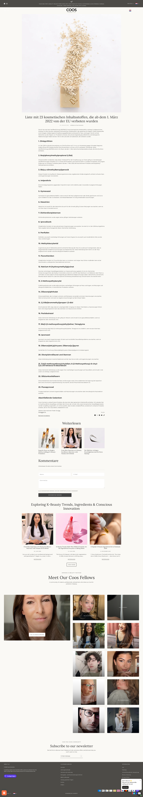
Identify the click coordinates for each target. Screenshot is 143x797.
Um (123, 767)
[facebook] (4, 4)
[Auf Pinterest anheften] (99, 415)
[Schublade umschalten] (5, 10)
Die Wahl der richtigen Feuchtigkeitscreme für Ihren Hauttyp (93, 451)
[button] (104, 415)
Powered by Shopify (71, 793)
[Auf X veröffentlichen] (97, 415)
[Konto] (135, 11)
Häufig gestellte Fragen (67, 779)
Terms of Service (126, 774)
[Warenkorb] (138, 11)
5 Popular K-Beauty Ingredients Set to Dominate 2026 (105, 547)
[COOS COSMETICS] (71, 11)
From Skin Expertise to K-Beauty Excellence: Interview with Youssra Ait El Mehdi (71, 451)
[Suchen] (8, 11)
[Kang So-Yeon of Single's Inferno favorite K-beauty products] (48, 438)
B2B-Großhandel (65, 777)
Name (41, 474)
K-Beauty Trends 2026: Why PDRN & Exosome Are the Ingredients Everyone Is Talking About (71, 547)
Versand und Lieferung (67, 772)
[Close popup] (140, 780)
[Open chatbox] (139, 793)
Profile (62, 782)
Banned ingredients (44, 415)
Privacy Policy (126, 777)
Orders (62, 784)
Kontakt (63, 767)
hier (59, 410)
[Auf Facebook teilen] (95, 415)
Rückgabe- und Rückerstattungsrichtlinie (71, 774)
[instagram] (7, 4)
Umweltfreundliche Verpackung (130, 772)
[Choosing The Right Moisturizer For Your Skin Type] (94, 438)
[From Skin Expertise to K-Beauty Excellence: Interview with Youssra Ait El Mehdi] (71, 438)
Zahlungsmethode (65, 769)
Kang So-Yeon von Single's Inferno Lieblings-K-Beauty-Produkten (47, 451)
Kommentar (43, 480)
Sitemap (124, 769)
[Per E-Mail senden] (102, 415)
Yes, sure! (125, 787)
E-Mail (75, 474)
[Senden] (81, 756)
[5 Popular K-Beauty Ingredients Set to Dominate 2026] (105, 529)
